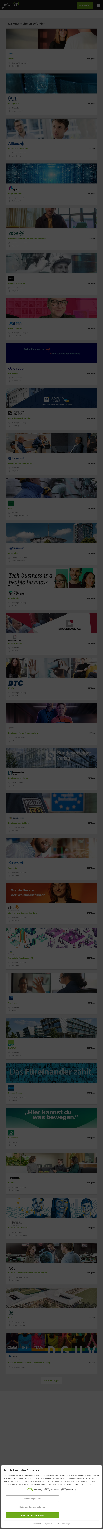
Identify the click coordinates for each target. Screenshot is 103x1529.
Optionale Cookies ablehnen (32, 1507)
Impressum (48, 1524)
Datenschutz (37, 1524)
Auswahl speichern (32, 1498)
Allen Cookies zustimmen (32, 1515)
